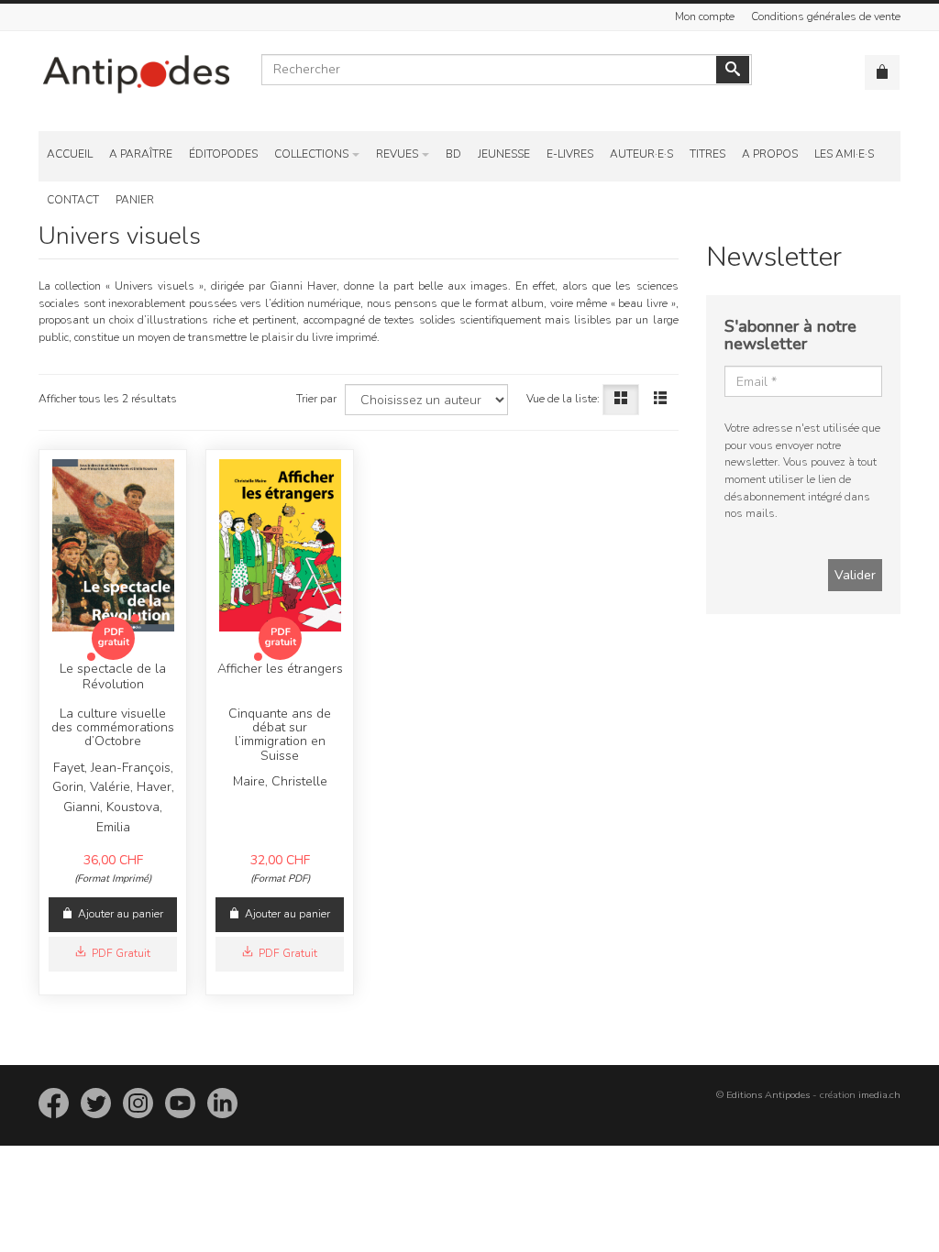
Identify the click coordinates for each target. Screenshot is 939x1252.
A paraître (140, 154)
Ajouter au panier (120, 913)
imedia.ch (879, 1095)
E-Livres (570, 154)
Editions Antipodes (768, 1095)
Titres (707, 154)
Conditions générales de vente (825, 16)
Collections (311, 154)
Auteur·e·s (641, 154)
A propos (770, 154)
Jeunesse (504, 154)
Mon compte (705, 16)
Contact (73, 199)
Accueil (70, 154)
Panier (135, 199)
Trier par (316, 398)
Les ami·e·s (844, 154)
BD (453, 154)
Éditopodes (223, 154)
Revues (397, 154)
